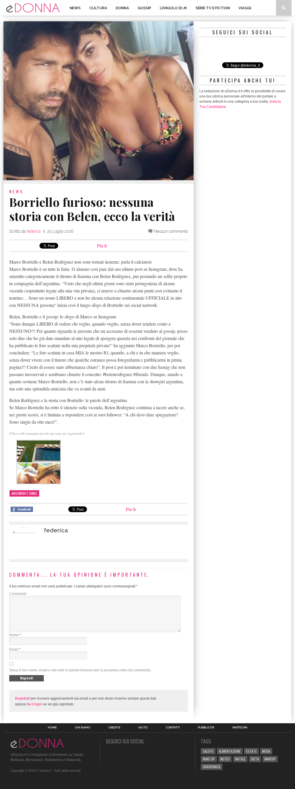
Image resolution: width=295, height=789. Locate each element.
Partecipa (239, 727)
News (75, 8)
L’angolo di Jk (173, 8)
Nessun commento (171, 231)
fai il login (34, 704)
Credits (114, 727)
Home (52, 727)
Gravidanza (211, 766)
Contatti (173, 727)
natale (240, 758)
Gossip (144, 8)
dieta (255, 758)
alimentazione (230, 751)
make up (209, 758)
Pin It (102, 246)
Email (13, 649)
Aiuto (143, 727)
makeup (270, 758)
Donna (122, 8)
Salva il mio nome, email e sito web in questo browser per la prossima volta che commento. (80, 670)
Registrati (22, 698)
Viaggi (245, 8)
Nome (14, 635)
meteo (225, 758)
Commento (18, 594)
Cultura (98, 8)
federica (34, 231)
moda (266, 751)
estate (251, 751)
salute (208, 751)
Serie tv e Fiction (213, 8)
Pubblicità (206, 727)
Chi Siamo (82, 727)
